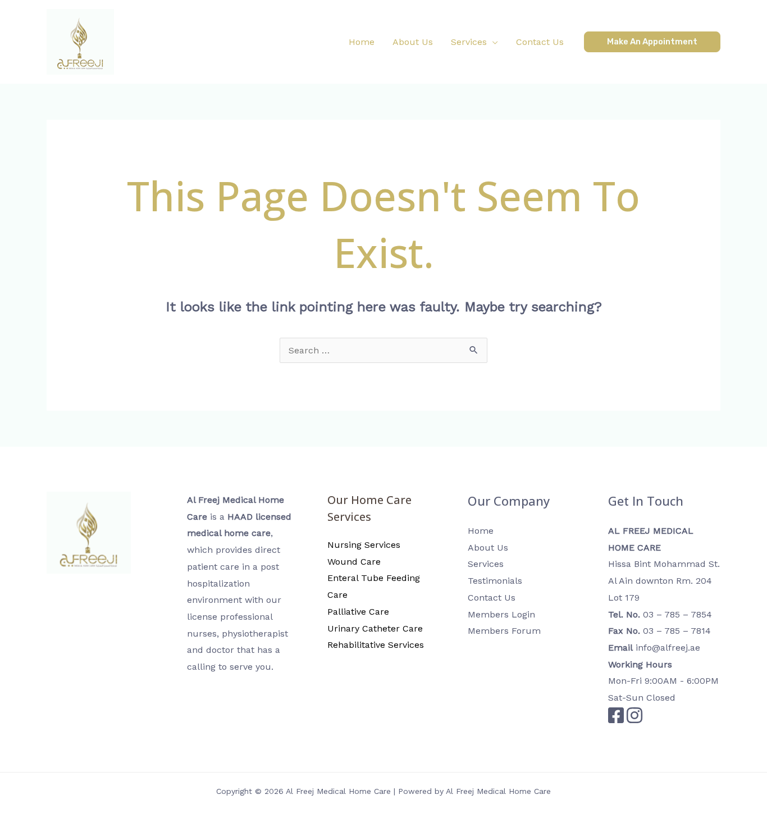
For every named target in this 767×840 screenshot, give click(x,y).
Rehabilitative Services (375, 644)
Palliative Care (358, 611)
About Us (488, 547)
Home (481, 530)
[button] (474, 42)
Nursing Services (363, 544)
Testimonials (495, 580)
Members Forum (504, 630)
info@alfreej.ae (668, 647)
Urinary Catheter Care (375, 628)
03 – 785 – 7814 (677, 630)
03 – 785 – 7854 (677, 614)
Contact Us (491, 597)
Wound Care (354, 561)
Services (486, 564)
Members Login (501, 614)
